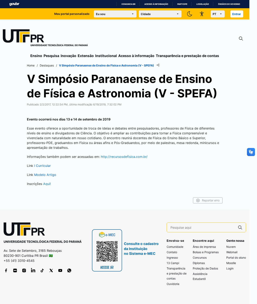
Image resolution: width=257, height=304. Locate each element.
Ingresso (172, 257)
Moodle (231, 263)
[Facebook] (6, 270)
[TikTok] (42, 270)
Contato (172, 252)
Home (31, 65)
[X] (51, 270)
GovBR (14, 4)
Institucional (106, 56)
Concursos (200, 257)
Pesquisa (51, 56)
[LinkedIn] (33, 270)
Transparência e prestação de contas (187, 56)
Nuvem (231, 246)
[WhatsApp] (69, 270)
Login (230, 268)
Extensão (86, 56)
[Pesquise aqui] (240, 227)
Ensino (36, 56)
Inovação (68, 56)
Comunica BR (128, 4)
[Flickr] (15, 270)
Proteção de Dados (205, 268)
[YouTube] (60, 270)
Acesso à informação (156, 4)
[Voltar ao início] (26, 230)
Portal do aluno (236, 257)
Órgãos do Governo (229, 4)
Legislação (202, 4)
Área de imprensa (204, 246)
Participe (182, 4)
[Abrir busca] (241, 39)
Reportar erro (210, 200)
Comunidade (175, 246)
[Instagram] (24, 270)
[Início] (45, 38)
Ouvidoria (173, 284)
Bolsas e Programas (206, 252)
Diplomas (199, 263)
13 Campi (173, 263)
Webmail (231, 252)
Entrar (236, 14)
